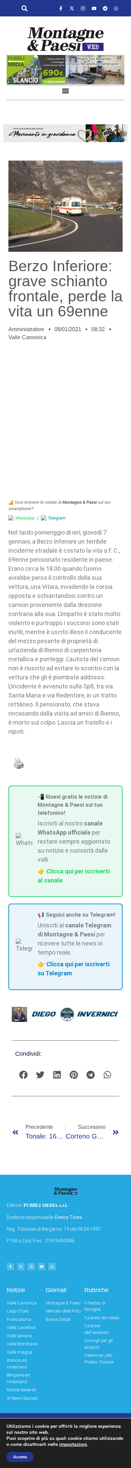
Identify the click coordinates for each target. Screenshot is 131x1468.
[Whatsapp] (116, 8)
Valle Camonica (27, 337)
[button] (24, 8)
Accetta (20, 1457)
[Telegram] (105, 8)
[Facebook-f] (61, 8)
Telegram (57, 518)
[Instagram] (83, 8)
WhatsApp (25, 518)
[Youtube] (94, 8)
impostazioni (73, 1445)
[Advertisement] (65, 423)
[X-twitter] (72, 8)
